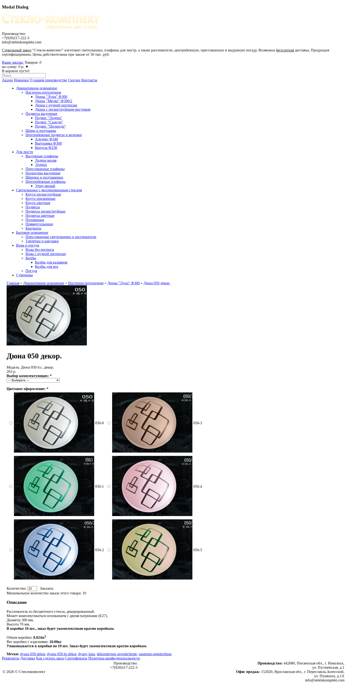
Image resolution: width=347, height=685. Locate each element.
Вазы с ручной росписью (45, 254)
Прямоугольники (39, 224)
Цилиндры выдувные (42, 173)
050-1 (99, 486)
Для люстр (24, 152)
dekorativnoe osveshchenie (117, 654)
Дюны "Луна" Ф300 (51, 97)
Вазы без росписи (39, 250)
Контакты (89, 80)
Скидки (74, 80)
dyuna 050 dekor (32, 654)
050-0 (99, 423)
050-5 (197, 550)
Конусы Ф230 (46, 148)
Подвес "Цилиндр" (50, 126)
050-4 (197, 486)
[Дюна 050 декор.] (47, 344)
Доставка (27, 658)
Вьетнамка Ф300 (48, 143)
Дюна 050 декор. (157, 283)
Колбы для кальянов (51, 262)
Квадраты (33, 228)
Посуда (31, 271)
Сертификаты (76, 658)
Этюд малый (45, 186)
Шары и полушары (40, 131)
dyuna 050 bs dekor (61, 654)
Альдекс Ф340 (46, 139)
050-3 (197, 423)
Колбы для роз (46, 267)
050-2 (99, 550)
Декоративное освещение (36, 88)
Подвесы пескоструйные (45, 211)
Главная (13, 283)
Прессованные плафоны (45, 169)
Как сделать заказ (50, 658)
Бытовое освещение (32, 233)
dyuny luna (86, 654)
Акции (7, 80)
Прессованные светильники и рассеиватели (60, 237)
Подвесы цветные (40, 216)
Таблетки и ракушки (42, 241)
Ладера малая (45, 160)
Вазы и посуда (27, 245)
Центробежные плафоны (45, 182)
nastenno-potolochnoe (155, 654)
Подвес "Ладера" (48, 118)
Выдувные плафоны (41, 156)
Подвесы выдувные (41, 114)
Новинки (21, 80)
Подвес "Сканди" (49, 122)
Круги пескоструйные (43, 194)
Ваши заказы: (13, 62)
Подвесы (32, 207)
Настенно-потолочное (43, 92)
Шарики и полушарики (44, 177)
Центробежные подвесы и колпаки (53, 135)
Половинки (34, 220)
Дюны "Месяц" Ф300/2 (53, 101)
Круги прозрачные (40, 199)
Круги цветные (37, 203)
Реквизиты (10, 658)
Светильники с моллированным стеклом (49, 190)
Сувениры (24, 275)
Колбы (30, 258)
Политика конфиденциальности (114, 658)
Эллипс (41, 165)
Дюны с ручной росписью (56, 105)
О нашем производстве (48, 80)
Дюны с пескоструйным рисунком (62, 109)
